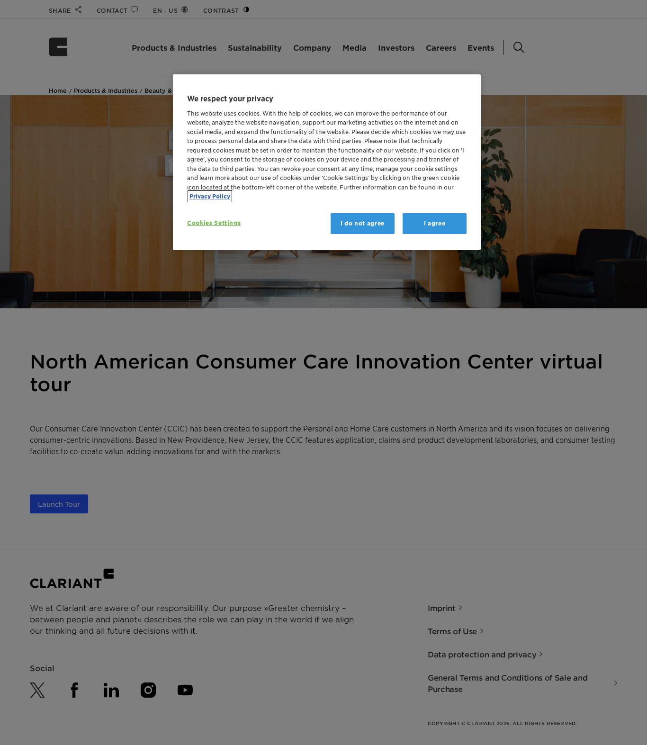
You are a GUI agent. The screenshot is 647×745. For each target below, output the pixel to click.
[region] (327, 162)
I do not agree (363, 223)
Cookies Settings (214, 223)
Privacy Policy (209, 196)
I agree (435, 223)
